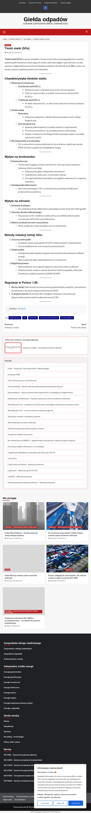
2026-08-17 (62, 581)
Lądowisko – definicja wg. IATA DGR (22, 470)
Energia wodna (10, 698)
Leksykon (22, 3)
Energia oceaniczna (12, 682)
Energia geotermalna (12, 672)
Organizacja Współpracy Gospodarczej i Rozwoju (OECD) (31, 452)
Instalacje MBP (14, 374)
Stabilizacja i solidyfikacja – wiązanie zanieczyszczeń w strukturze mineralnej (39, 398)
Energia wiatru (10, 693)
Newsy (7, 569)
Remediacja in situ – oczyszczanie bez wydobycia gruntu (30, 410)
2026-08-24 (19, 538)
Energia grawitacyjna (12, 677)
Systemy (7, 731)
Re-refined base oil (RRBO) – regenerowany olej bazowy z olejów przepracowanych (41, 440)
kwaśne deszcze (15, 318)
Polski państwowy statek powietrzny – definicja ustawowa (31, 482)
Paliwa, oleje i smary (12, 742)
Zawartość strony (35, 3)
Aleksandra (9, 538)
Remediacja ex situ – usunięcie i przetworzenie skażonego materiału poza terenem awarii (43, 404)
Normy (6, 721)
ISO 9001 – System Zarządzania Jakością (20, 755)
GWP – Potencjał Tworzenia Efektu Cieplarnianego (28, 368)
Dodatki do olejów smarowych (20, 434)
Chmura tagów (65, 3)
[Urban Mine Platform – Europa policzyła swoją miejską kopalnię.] (24, 516)
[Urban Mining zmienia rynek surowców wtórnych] (24, 558)
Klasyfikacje (9, 726)
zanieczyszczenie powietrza (49, 318)
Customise (45, 803)
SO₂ (24, 318)
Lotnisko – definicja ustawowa (20, 476)
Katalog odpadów (50, 3)
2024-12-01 (18, 52)
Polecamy (8, 527)
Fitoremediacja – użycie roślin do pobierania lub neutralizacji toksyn (35, 386)
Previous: (12, 326)
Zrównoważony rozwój (13, 659)
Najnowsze (52, 527)
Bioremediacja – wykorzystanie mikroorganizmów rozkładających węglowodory (40, 392)
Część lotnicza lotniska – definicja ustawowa (26, 464)
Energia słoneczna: (12, 687)
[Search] (86, 32)
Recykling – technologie (14, 737)
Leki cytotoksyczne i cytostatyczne (22, 380)
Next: (78, 326)
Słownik (7, 45)
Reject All (60, 803)
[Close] (84, 765)
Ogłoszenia (7, 799)
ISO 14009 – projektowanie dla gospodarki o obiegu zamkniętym (21, 611)
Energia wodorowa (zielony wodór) (18, 703)
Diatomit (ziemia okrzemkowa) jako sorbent (26, 428)
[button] (5, 32)
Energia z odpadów (12, 708)
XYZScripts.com (55, 812)
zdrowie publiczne (67, 318)
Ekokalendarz (20, 799)
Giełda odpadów (45, 19)
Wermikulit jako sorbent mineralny (22, 422)
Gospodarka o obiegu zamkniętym (18, 648)
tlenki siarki (33, 318)
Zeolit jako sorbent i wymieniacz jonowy (24, 416)
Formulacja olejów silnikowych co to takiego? (26, 446)
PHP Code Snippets (36, 812)
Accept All (76, 803)
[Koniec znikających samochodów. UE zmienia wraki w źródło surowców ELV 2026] (67, 558)
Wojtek (9, 52)
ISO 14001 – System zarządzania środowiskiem (23, 760)
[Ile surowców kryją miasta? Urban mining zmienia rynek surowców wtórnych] (67, 516)
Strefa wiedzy (8, 796)
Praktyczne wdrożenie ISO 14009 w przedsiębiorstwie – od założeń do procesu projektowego (22, 620)
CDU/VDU (12, 458)
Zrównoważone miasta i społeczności (25, 527)
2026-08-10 (16, 626)
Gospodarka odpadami (56, 569)
